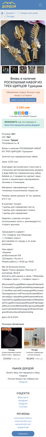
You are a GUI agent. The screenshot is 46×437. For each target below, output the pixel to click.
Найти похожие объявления (23, 100)
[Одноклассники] (23, 113)
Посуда (10, 16)
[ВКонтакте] (26, 113)
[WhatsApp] (15, 113)
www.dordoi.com (23, 421)
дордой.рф (23, 427)
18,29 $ (34, 358)
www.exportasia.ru (23, 418)
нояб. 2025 (6, 329)
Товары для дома (29, 13)
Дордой (10, 13)
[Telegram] (19, 113)
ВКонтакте (23, 397)
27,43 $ (11, 358)
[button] (23, 433)
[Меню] (40, 4)
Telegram (23, 382)
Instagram (23, 400)
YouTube (23, 406)
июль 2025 (29, 329)
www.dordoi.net (23, 424)
